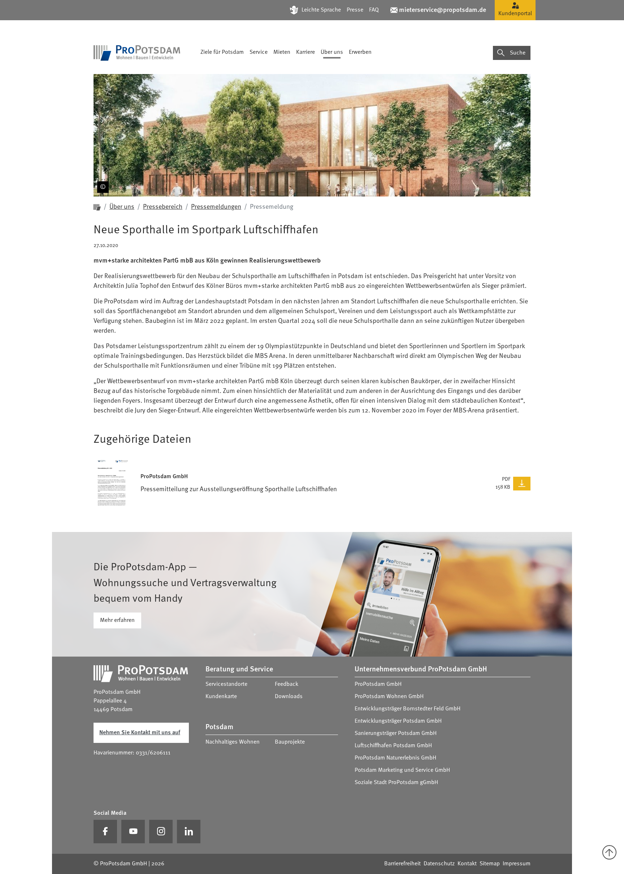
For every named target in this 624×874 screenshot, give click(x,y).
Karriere (305, 52)
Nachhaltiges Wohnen (232, 742)
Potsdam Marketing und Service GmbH (402, 770)
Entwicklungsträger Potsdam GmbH (398, 721)
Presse (355, 10)
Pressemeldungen (216, 207)
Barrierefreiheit (402, 864)
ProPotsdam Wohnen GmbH (389, 697)
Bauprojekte (290, 742)
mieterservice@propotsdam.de (442, 10)
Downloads (289, 697)
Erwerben (360, 52)
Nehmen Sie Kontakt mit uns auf (139, 733)
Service (259, 52)
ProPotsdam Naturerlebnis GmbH (395, 758)
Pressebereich (162, 207)
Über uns (332, 52)
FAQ (374, 10)
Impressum (516, 864)
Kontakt (467, 864)
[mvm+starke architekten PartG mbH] (101, 175)
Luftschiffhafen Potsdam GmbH (393, 746)
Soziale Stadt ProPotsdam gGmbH (396, 783)
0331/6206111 (153, 753)
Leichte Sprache (321, 10)
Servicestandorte (226, 684)
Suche (517, 53)
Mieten (281, 52)
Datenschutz (439, 864)
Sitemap (490, 864)
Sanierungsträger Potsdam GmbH (396, 733)
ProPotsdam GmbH (378, 684)
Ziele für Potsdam (222, 52)
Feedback (286, 684)
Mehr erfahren (117, 620)
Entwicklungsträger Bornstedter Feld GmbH (407, 709)
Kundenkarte (221, 697)
